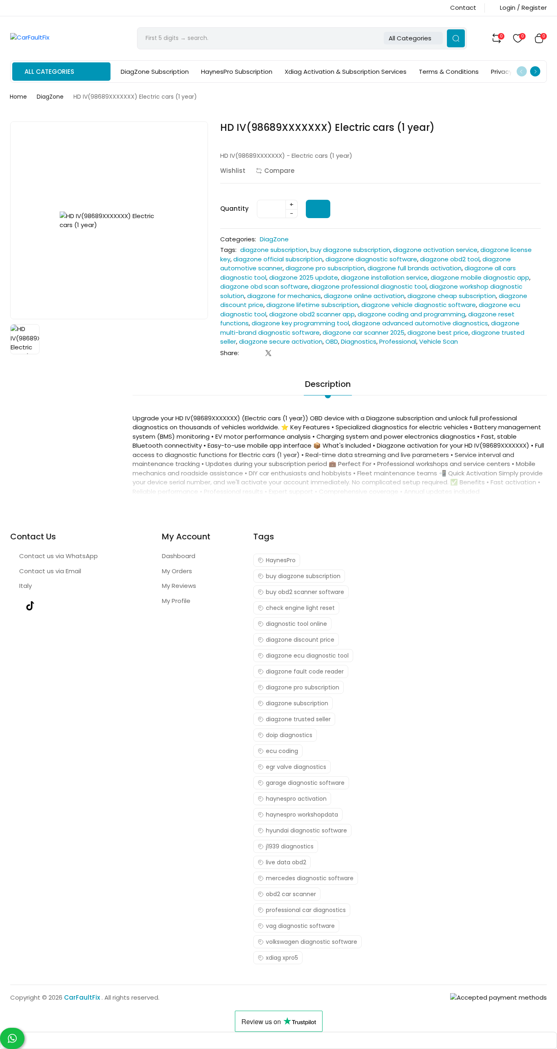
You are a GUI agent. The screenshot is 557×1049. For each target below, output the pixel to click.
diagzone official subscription (278, 259)
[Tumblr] (301, 353)
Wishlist (232, 170)
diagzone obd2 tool (450, 259)
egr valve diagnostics (296, 767)
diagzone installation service (384, 277)
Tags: (228, 249)
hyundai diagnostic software (306, 830)
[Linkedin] (285, 353)
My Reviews (179, 585)
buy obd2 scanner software (305, 592)
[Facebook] (252, 353)
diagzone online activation (364, 296)
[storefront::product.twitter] (268, 353)
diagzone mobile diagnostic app (480, 277)
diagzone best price (438, 332)
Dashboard (178, 556)
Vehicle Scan (438, 341)
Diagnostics (358, 341)
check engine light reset (300, 608)
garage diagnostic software (305, 783)
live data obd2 (286, 862)
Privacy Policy (511, 71)
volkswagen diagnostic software (311, 942)
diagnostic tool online (296, 624)
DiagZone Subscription (155, 71)
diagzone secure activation (281, 341)
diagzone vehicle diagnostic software (418, 304)
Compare (279, 170)
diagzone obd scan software (264, 286)
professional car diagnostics (306, 910)
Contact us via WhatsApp (58, 556)
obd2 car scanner (291, 894)
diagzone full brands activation (414, 268)
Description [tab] (328, 384)
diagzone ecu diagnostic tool (307, 655)
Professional (397, 341)
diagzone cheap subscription (451, 296)
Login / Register (523, 7)
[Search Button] (456, 38)
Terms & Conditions (449, 71)
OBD (331, 341)
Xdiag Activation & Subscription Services (346, 71)
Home (18, 97)
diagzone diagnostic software (371, 259)
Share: (229, 353)
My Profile (176, 600)
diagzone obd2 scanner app (312, 314)
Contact (463, 7)
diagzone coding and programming (411, 314)
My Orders (177, 571)
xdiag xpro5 (282, 958)
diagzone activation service (435, 249)
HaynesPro (281, 560)
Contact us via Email (50, 571)
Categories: (238, 239)
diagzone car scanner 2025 (363, 332)
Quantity (234, 208)
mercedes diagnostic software (310, 878)
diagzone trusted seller (298, 719)
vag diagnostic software (300, 926)
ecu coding (282, 751)
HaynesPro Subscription (236, 71)
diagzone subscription (273, 249)
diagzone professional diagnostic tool (369, 286)
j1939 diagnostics (290, 846)
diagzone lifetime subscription (312, 304)
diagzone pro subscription (325, 268)
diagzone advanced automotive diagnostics (420, 323)
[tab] (374, 379)
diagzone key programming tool (300, 323)
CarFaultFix (83, 997)
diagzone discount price (300, 640)
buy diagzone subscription (350, 249)
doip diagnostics (289, 735)
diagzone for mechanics (284, 296)
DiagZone (50, 97)
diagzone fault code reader (305, 671)
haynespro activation (296, 799)
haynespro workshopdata (302, 814)
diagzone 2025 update (303, 277)
